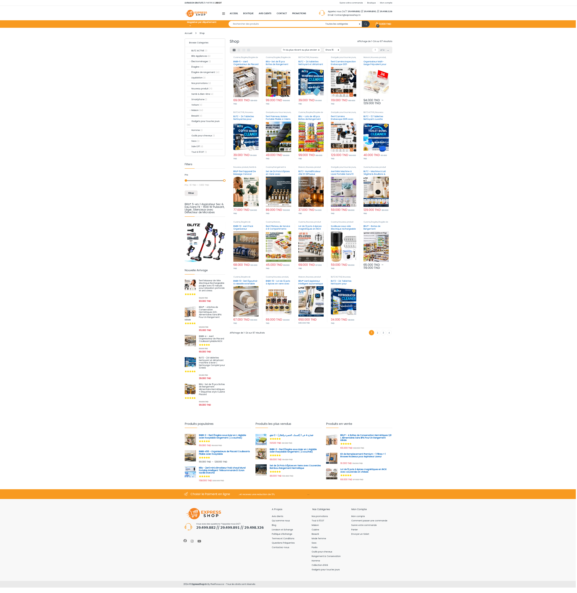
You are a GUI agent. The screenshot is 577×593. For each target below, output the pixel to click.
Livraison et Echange (282, 529)
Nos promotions (201, 83)
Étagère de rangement (241, 223)
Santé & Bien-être (202, 94)
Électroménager (201, 61)
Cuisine (236, 57)
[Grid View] (234, 50)
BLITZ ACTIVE (303, 57)
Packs (315, 547)
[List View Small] (248, 50)
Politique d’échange (282, 533)
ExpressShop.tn (199, 584)
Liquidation (198, 77)
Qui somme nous (281, 520)
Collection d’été (320, 565)
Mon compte (386, 2)
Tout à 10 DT (199, 151)
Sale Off (197, 146)
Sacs (195, 141)
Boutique (371, 2)
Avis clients (277, 516)
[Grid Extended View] (239, 50)
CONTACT (282, 13)
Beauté (196, 115)
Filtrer (191, 193)
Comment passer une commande (369, 520)
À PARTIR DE (203, 2)
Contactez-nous (280, 547)
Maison (366, 57)
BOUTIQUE (248, 13)
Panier (354, 529)
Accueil (188, 33)
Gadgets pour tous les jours (343, 57)
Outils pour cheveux (203, 135)
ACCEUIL (234, 13)
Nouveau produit (378, 57)
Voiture (196, 104)
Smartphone (199, 99)
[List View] (243, 50)
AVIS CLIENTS (265, 13)
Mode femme (319, 538)
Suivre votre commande (351, 2)
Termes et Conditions (283, 538)
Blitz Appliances (200, 56)
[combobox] (276, 24)
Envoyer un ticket (360, 533)
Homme (197, 130)
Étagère (244, 57)
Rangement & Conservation (276, 168)
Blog (274, 525)
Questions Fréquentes (283, 542)
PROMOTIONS (299, 13)
